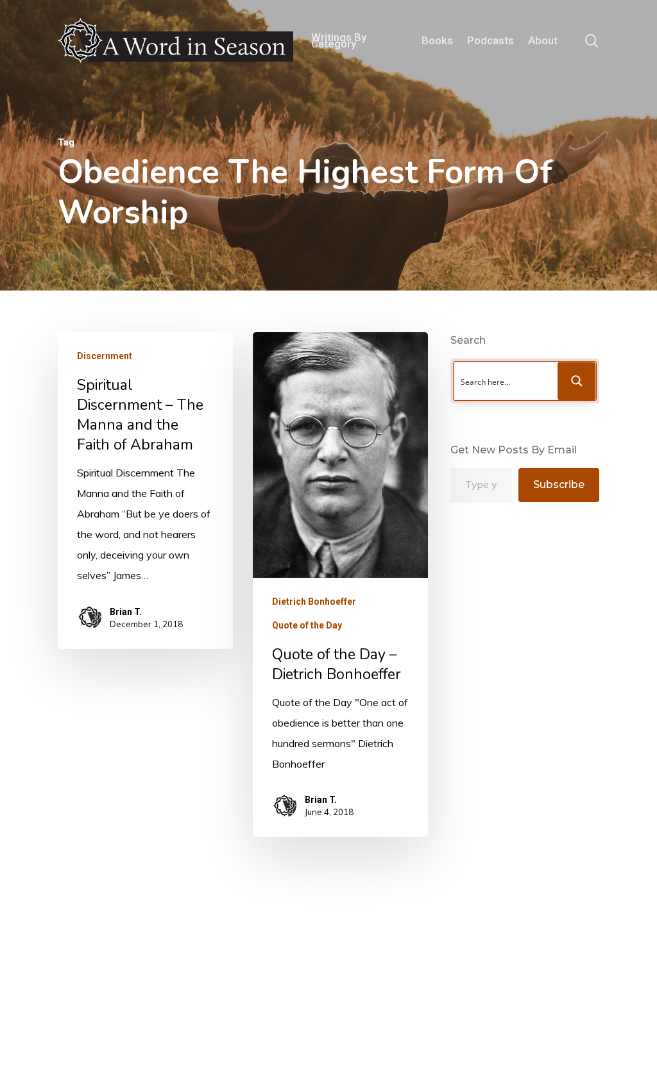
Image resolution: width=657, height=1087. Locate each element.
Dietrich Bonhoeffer (314, 601)
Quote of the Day (307, 625)
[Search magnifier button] (577, 381)
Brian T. (126, 612)
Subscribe (558, 484)
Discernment (104, 356)
